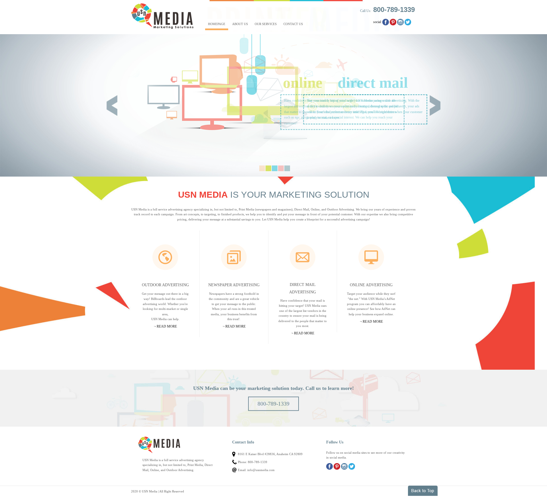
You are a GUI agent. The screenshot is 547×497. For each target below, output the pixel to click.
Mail (302, 257)
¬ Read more (165, 326)
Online (371, 257)
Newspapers (234, 257)
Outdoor (165, 257)
